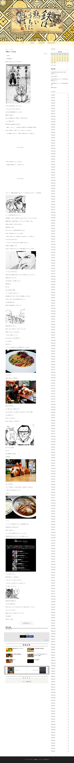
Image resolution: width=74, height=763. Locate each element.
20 (65, 59)
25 (59, 60)
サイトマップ (40, 759)
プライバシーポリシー (29, 759)
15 (52, 59)
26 (62, 60)
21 (67, 59)
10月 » (55, 65)
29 (52, 62)
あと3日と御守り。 (54, 76)
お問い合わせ (46, 759)
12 (62, 57)
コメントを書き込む (26, 681)
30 (54, 62)
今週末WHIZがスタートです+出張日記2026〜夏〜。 (60, 84)
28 (67, 60)
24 (57, 60)
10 (57, 57)
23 (54, 60)
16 (54, 59)
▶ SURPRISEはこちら (26, 623)
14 (67, 57)
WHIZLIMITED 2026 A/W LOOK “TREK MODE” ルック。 (58, 73)
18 (59, 59)
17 (57, 59)
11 (59, 57)
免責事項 (35, 759)
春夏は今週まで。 (54, 87)
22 (52, 60)
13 (65, 57)
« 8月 (52, 65)
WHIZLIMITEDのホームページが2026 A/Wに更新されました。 (59, 80)
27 (65, 60)
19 (62, 59)
